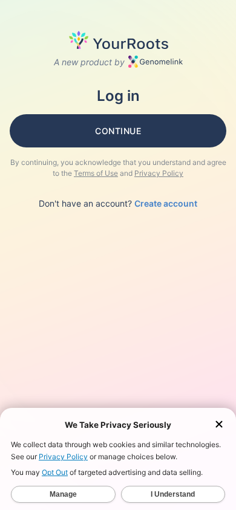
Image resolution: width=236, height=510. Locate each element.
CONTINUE (118, 131)
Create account (165, 203)
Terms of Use (96, 173)
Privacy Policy (158, 173)
